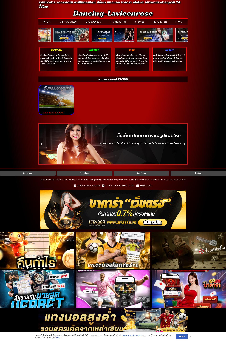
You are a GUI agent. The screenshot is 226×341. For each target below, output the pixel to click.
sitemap (139, 22)
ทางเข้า (179, 22)
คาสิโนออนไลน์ (118, 22)
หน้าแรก (47, 22)
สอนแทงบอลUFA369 (53, 112)
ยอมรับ (182, 336)
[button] (41, 143)
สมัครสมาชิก (160, 22)
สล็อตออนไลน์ (93, 22)
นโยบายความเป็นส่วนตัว (131, 335)
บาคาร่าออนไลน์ (68, 22)
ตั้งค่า (58, 337)
